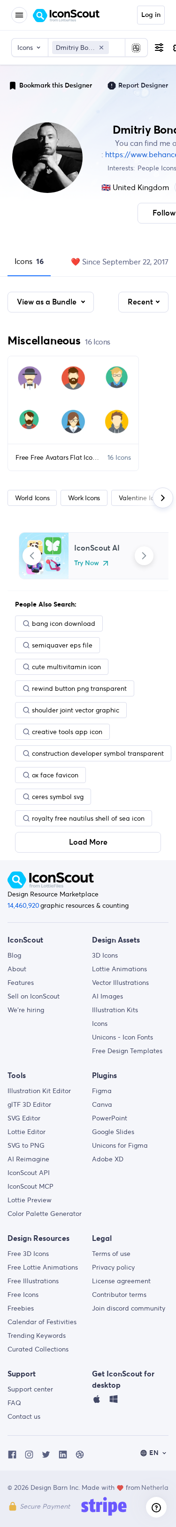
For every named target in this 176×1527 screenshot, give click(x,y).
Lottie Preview (30, 1200)
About (17, 969)
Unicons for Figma (120, 1145)
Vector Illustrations (120, 982)
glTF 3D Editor (29, 1104)
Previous (32, 555)
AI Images (107, 996)
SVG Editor (24, 1118)
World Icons (32, 498)
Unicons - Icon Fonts (122, 1037)
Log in (151, 15)
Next (144, 555)
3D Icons (105, 955)
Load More (88, 842)
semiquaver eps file (62, 645)
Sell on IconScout (34, 996)
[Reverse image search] (136, 47)
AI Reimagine (28, 1159)
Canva (102, 1104)
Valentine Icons (141, 498)
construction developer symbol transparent (98, 753)
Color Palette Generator (45, 1213)
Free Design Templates (127, 1051)
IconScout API (29, 1172)
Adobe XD (107, 1159)
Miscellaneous (44, 340)
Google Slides (113, 1131)
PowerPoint (109, 1118)
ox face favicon (55, 775)
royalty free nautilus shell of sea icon (88, 818)
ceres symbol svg (58, 796)
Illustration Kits (115, 1010)
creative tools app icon (67, 732)
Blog (14, 955)
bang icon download (63, 623)
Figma (102, 1091)
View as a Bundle (47, 302)
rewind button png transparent (79, 688)
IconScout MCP (31, 1186)
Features (21, 982)
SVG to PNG (26, 1145)
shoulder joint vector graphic (75, 710)
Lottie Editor (27, 1131)
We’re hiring (26, 1010)
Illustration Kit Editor (39, 1091)
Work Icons (84, 498)
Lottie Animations (119, 969)
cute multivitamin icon (66, 667)
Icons (29, 261)
